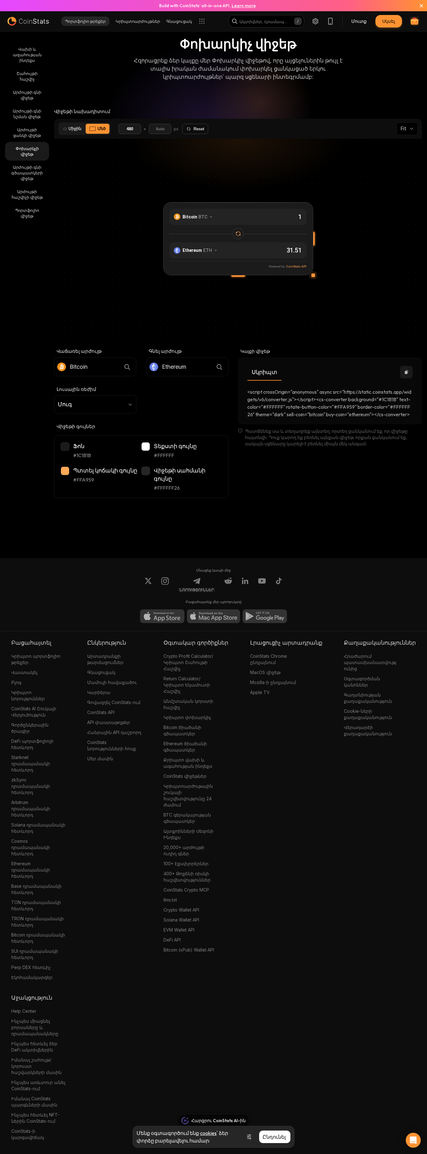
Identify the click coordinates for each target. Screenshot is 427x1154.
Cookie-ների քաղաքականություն (368, 714)
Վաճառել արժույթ (79, 351)
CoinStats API (100, 712)
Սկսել (388, 21)
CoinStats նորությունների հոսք (111, 745)
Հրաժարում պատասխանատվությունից (370, 662)
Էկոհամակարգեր (32, 977)
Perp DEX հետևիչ (31, 967)
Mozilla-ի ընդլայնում (273, 682)
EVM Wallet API (178, 929)
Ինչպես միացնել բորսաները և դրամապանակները (34, 1027)
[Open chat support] (413, 1140)
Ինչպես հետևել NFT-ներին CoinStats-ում (35, 1118)
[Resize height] (238, 275)
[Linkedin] (245, 584)
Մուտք (359, 21)
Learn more (244, 5)
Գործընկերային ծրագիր (29, 728)
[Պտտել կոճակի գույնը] (65, 471)
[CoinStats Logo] (28, 21)
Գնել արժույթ (165, 351)
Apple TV (260, 692)
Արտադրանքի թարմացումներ (105, 659)
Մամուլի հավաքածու (112, 682)
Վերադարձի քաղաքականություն (368, 730)
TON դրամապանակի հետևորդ (36, 905)
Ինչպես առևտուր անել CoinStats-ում (38, 1085)
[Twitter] (148, 584)
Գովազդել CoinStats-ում (113, 702)
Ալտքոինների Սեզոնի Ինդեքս (188, 834)
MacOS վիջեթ (265, 672)
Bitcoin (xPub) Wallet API (188, 949)
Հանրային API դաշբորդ (114, 732)
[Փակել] (417, 5)
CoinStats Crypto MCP (186, 889)
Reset (198, 129)
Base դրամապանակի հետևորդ (36, 889)
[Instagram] (165, 584)
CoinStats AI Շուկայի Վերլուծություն (33, 711)
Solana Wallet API (181, 919)
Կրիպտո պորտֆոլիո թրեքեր (35, 659)
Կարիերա (98, 692)
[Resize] (313, 275)
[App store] (162, 616)
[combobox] (95, 404)
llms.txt (170, 899)
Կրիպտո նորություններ (28, 695)
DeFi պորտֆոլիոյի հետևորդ (32, 744)
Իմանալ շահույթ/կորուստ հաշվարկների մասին (36, 1066)
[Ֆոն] (65, 446)
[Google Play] (265, 616)
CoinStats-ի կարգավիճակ (27, 1134)
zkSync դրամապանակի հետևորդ (30, 786)
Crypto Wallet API (181, 909)
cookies (208, 1133)
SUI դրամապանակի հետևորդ (34, 954)
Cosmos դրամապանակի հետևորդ (30, 847)
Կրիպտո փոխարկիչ (187, 717)
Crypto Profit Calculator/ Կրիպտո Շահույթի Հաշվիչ (188, 662)
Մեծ (102, 128)
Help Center (23, 1011)
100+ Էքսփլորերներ (185, 863)
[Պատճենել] (406, 372)
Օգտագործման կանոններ (362, 681)
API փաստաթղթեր (108, 722)
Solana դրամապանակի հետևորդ (38, 828)
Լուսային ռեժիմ (76, 389)
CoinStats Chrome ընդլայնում (268, 659)
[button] (406, 372)
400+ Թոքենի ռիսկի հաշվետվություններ (187, 876)
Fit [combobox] (403, 129)
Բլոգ (16, 682)
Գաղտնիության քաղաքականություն (368, 698)
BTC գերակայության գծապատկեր (187, 818)
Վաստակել (24, 672)
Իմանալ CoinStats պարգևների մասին (34, 1101)
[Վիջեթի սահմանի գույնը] (145, 471)
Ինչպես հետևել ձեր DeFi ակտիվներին (34, 1046)
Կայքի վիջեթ (255, 351)
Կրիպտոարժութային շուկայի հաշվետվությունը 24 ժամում (188, 795)
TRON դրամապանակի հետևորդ (37, 921)
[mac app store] (213, 616)
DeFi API (172, 939)
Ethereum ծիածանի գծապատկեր (185, 746)
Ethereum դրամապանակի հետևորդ (30, 870)
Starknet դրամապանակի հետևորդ (30, 763)
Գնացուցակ (101, 672)
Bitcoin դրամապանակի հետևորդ (38, 938)
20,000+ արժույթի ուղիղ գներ (183, 850)
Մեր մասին (100, 758)
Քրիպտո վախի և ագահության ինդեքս (187, 763)
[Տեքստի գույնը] (145, 446)
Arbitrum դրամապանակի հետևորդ (30, 808)
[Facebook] (279, 584)
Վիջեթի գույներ (76, 426)
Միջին (74, 128)
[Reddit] (228, 584)
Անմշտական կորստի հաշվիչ (188, 704)
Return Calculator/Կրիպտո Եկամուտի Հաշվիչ (186, 685)
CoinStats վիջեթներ (185, 776)
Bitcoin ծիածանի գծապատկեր (182, 730)
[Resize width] (313, 239)
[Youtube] (262, 584)
